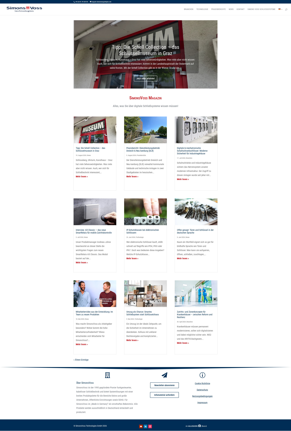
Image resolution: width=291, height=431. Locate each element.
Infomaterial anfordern (164, 395)
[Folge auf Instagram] (150, 426)
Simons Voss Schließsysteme (261, 9)
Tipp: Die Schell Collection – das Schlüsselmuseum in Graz (145, 50)
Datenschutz (202, 389)
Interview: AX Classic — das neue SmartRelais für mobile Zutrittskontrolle (94, 231)
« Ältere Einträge (81, 359)
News (231, 9)
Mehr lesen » (82, 176)
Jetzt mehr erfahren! (145, 78)
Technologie (202, 9)
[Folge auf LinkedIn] (145, 426)
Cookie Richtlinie (202, 383)
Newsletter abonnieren (164, 385)
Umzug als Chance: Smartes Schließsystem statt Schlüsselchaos (142, 313)
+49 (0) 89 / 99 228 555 (81, 2)
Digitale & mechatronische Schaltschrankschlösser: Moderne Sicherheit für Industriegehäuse (192, 151)
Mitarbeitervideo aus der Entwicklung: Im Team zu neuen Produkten (94, 313)
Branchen (188, 9)
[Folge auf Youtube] (141, 426)
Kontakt (241, 9)
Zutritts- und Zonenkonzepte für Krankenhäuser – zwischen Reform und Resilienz (194, 314)
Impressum (202, 402)
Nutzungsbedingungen (202, 396)
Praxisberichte (218, 9)
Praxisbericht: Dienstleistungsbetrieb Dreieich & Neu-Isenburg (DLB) (143, 149)
